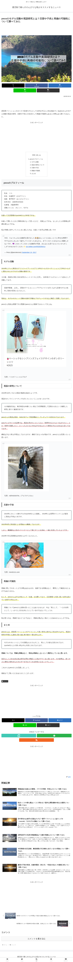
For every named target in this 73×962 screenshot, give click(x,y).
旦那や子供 (35, 167)
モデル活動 (35, 162)
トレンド (5, 681)
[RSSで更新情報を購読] (36, 740)
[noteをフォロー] (18, 735)
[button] (48, 90)
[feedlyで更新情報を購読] (54, 735)
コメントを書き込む (36, 939)
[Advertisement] (36, 28)
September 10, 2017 (29, 252)
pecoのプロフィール (36, 159)
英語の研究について (38, 165)
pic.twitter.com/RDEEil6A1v (35, 247)
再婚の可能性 (36, 170)
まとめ (34, 173)
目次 (34, 155)
